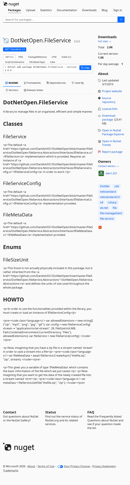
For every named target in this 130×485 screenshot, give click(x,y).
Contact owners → (108, 166)
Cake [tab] (52, 61)
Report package (112, 152)
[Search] (121, 20)
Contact (9, 412)
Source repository (108, 100)
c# (101, 202)
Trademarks (10, 470)
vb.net (104, 208)
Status (50, 412)
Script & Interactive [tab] (14, 61)
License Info (109, 109)
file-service (107, 218)
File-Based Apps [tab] (37, 61)
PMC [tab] (20, 56)
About (31, 466)
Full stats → (104, 41)
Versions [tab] (13, 90)
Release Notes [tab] (34, 90)
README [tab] (13, 82)
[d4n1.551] (101, 173)
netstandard (108, 191)
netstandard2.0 (110, 197)
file (115, 208)
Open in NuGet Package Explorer (113, 132)
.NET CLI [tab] (9, 56)
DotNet (104, 186)
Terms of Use (45, 466)
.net (116, 186)
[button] (85, 67)
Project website (112, 91)
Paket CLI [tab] (66, 56)
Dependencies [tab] (57, 82)
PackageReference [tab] (37, 56)
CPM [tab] (54, 56)
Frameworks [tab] (33, 82)
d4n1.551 (111, 173)
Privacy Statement (104, 466)
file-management (111, 213)
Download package (108, 117)
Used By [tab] (79, 82)
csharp (112, 202)
